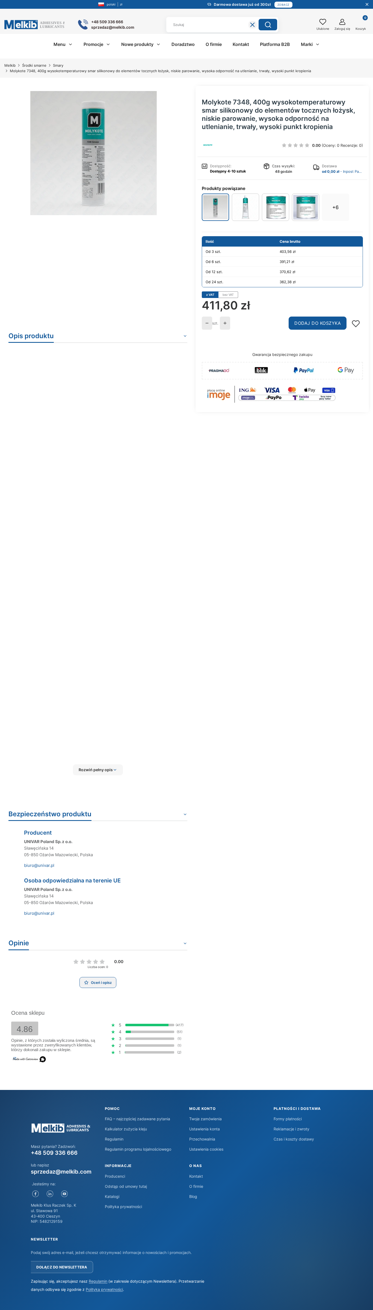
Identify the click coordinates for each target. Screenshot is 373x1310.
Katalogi (112, 1196)
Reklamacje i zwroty (291, 1129)
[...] (93, 153)
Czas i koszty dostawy (294, 1139)
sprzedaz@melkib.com (61, 1171)
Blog (193, 1196)
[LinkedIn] (49, 1193)
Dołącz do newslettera (61, 1267)
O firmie (196, 1186)
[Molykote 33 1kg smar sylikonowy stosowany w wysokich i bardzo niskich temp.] (275, 207)
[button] (268, 24)
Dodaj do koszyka (317, 323)
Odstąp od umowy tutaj (126, 1186)
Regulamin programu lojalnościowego (138, 1149)
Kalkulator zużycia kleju (126, 1129)
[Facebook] (35, 1193)
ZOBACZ (283, 4)
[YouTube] (64, 1193)
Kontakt (196, 1176)
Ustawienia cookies (206, 1149)
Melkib (10, 65)
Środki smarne (34, 65)
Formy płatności (288, 1118)
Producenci (115, 1176)
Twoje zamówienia (205, 1118)
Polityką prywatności (104, 1289)
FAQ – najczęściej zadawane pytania (137, 1118)
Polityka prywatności (123, 1206)
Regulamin (114, 1139)
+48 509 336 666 (54, 1153)
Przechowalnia (202, 1139)
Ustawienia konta (204, 1129)
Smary (58, 65)
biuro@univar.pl (39, 865)
